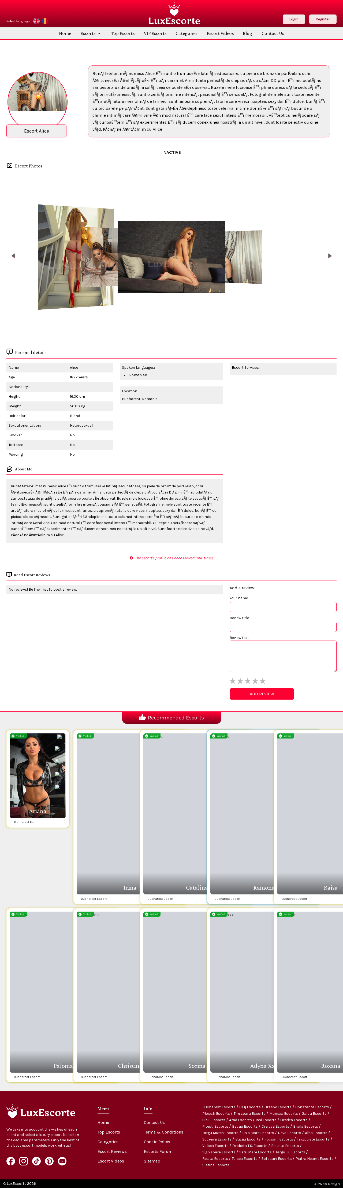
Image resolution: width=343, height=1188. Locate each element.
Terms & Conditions (163, 1132)
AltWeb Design (327, 1184)
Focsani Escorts (279, 1139)
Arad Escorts (241, 1120)
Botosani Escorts (277, 1158)
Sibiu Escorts (214, 1120)
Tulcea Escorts (245, 1158)
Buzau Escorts (248, 1139)
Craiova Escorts (276, 1126)
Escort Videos (220, 33)
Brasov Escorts (278, 1107)
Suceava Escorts (217, 1139)
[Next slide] (330, 255)
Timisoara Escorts (250, 1113)
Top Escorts (123, 33)
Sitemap (152, 1161)
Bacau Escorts (245, 1126)
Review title (239, 618)
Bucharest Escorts (219, 1107)
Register (323, 19)
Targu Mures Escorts (220, 1133)
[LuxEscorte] (174, 13)
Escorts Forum (158, 1151)
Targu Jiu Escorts (290, 1152)
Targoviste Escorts (313, 1139)
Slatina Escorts (215, 1165)
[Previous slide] (13, 255)
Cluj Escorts (250, 1107)
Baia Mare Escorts (258, 1133)
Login (294, 19)
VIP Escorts (155, 33)
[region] (171, 257)
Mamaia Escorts (284, 1113)
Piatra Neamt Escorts (315, 1158)
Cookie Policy (157, 1141)
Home (65, 33)
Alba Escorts (316, 1133)
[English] (36, 21)
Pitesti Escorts (215, 1126)
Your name (239, 598)
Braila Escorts (306, 1126)
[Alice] (76, 257)
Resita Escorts (215, 1158)
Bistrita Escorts (285, 1145)
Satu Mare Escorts (256, 1152)
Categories (186, 33)
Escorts (87, 33)
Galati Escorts (314, 1113)
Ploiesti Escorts (216, 1113)
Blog (247, 33)
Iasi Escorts (266, 1120)
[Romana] (45, 21)
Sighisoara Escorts (219, 1152)
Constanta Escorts (312, 1107)
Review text (239, 637)
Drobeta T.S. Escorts (250, 1145)
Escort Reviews (112, 1151)
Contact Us (273, 33)
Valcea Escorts (215, 1145)
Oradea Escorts (294, 1120)
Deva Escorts (290, 1133)
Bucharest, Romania (140, 399)
